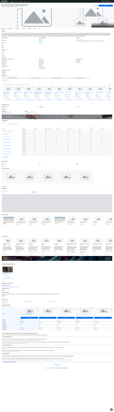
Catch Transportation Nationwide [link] (98, 243)
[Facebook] (2, 298)
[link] (8, 240)
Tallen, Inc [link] (43, 243)
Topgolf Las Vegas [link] (6, 243)
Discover (25, 1)
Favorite (95, 5)
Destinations (21, 1)
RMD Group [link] (31, 243)
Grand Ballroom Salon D (8, 145)
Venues (12, 1)
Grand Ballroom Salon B (8, 139)
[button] (34, 17)
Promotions (16, 1)
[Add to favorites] (12, 86)
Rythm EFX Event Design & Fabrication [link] (72, 243)
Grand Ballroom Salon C (8, 142)
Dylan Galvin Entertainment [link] (21, 243)
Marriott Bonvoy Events (7, 273)
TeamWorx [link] (56, 243)
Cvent (1, 3)
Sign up (109, 1)
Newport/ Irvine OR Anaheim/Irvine (9, 131)
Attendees (3, 122)
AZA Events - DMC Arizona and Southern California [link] (85, 243)
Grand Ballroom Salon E (8, 148)
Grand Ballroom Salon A (8, 136)
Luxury (29, 1)
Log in (112, 1)
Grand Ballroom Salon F (8, 151)
